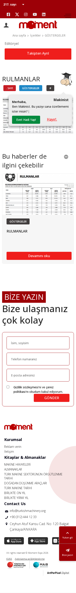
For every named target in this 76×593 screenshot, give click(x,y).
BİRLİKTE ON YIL (15, 493)
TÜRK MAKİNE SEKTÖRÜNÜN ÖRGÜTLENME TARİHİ (33, 476)
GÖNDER (51, 398)
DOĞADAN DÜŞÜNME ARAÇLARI (25, 483)
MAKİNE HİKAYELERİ (17, 464)
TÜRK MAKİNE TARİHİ (18, 488)
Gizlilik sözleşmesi (26, 387)
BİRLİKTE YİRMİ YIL (16, 498)
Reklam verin (12, 447)
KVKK (9, 558)
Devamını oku (39, 256)
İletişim (9, 451)
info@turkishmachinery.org (28, 511)
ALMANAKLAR (13, 469)
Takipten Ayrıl (38, 53)
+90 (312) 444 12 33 (23, 517)
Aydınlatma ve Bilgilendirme (30, 558)
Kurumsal (13, 439)
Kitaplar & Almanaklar (25, 457)
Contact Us (15, 503)
